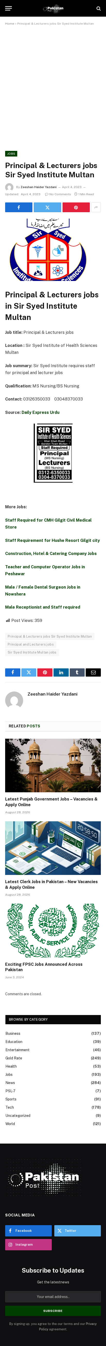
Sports (10, 1099)
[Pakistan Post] (53, 8)
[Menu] (8, 8)
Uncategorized (17, 1116)
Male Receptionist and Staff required (42, 607)
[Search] (98, 8)
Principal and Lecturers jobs (31, 644)
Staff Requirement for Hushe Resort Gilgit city (52, 540)
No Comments (60, 194)
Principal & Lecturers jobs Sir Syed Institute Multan (50, 636)
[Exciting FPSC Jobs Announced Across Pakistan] (53, 930)
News (10, 1083)
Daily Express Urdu (40, 412)
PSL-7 (10, 1091)
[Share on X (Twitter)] (47, 207)
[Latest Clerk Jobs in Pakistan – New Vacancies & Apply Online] (53, 848)
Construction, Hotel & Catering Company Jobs (51, 553)
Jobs (11, 153)
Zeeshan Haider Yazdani (39, 187)
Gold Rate (13, 1058)
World (10, 1124)
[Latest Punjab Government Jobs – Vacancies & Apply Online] (53, 765)
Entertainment (17, 1050)
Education (13, 1042)
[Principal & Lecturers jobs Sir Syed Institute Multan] (53, 250)
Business (12, 1033)
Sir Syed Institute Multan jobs (32, 652)
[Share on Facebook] (18, 207)
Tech (9, 1107)
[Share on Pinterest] (76, 207)
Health (11, 1066)
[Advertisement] (53, 87)
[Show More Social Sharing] (96, 207)
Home (9, 23)
